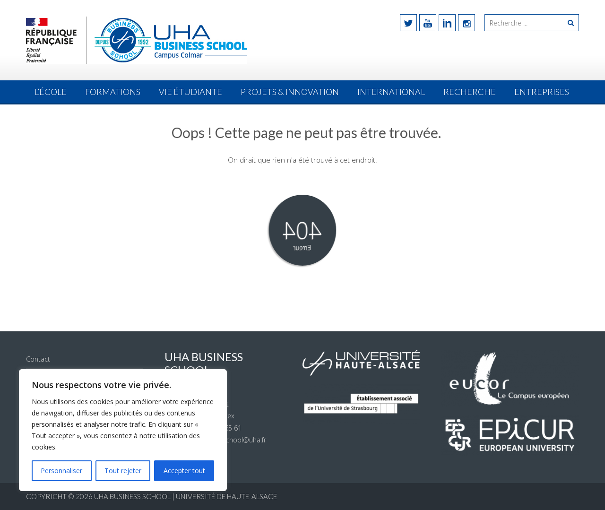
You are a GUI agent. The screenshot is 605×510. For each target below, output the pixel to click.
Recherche (469, 91)
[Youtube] (427, 22)
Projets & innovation (290, 91)
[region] (123, 430)
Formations (112, 91)
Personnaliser (61, 470)
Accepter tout (184, 470)
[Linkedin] (447, 22)
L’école (51, 91)
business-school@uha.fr (229, 439)
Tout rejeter (122, 470)
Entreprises (541, 91)
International (391, 91)
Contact (38, 358)
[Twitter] (408, 22)
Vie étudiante (190, 91)
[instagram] (466, 22)
